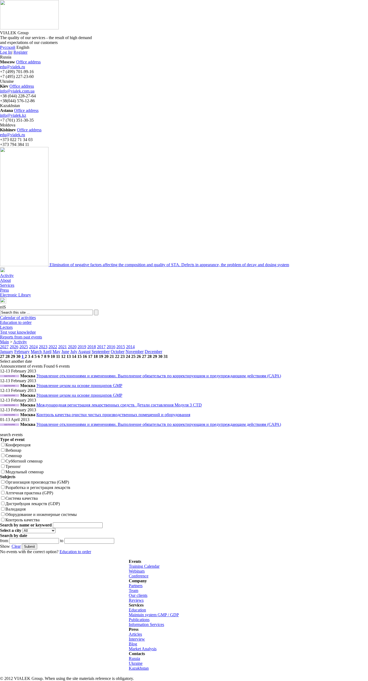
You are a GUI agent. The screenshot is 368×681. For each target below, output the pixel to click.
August (84, 351)
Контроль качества (22, 520)
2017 (101, 346)
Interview (137, 639)
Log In (6, 52)
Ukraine (136, 663)
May (56, 351)
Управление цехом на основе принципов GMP (79, 385)
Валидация (15, 509)
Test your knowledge (18, 332)
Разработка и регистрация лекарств (37, 487)
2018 (91, 346)
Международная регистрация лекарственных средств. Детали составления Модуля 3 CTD (119, 405)
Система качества (21, 498)
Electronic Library (15, 295)
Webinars (137, 571)
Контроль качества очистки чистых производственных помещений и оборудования (113, 414)
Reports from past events (21, 337)
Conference (138, 576)
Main (4, 342)
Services (7, 285)
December (153, 351)
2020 (72, 346)
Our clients (138, 595)
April (47, 351)
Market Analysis (143, 648)
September (101, 351)
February (22, 351)
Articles (135, 634)
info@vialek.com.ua (17, 91)
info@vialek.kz (13, 115)
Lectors (6, 327)
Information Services (146, 624)
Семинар (13, 455)
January (6, 351)
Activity (7, 275)
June (65, 351)
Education (137, 610)
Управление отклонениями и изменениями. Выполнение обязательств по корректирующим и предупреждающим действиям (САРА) (158, 376)
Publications (139, 619)
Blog (133, 644)
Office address (28, 62)
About (5, 280)
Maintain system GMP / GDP (154, 614)
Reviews (136, 600)
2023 (43, 346)
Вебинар (13, 450)
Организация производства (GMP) (37, 482)
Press (4, 290)
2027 (4, 346)
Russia (134, 658)
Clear (16, 546)
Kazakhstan (139, 668)
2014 (130, 346)
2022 (52, 346)
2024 (33, 346)
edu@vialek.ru (12, 66)
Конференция (17, 445)
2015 (120, 346)
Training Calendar (144, 566)
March (36, 351)
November (135, 351)
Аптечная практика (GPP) (29, 493)
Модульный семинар (24, 472)
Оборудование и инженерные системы (41, 514)
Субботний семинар (24, 461)
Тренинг (13, 466)
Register (20, 52)
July (73, 351)
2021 (62, 346)
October (117, 351)
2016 (111, 346)
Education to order (16, 322)
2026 (14, 346)
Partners (136, 585)
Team (133, 590)
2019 (82, 346)
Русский (7, 47)
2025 (23, 346)
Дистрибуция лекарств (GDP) (32, 503)
